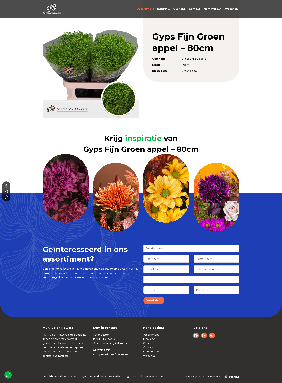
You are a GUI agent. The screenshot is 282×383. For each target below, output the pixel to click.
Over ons (179, 8)
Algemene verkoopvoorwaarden (100, 376)
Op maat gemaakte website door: (203, 376)
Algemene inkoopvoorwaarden (145, 376)
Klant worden (212, 8)
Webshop (231, 8)
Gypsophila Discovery (195, 58)
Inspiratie (163, 8)
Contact (194, 8)
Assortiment (145, 8)
